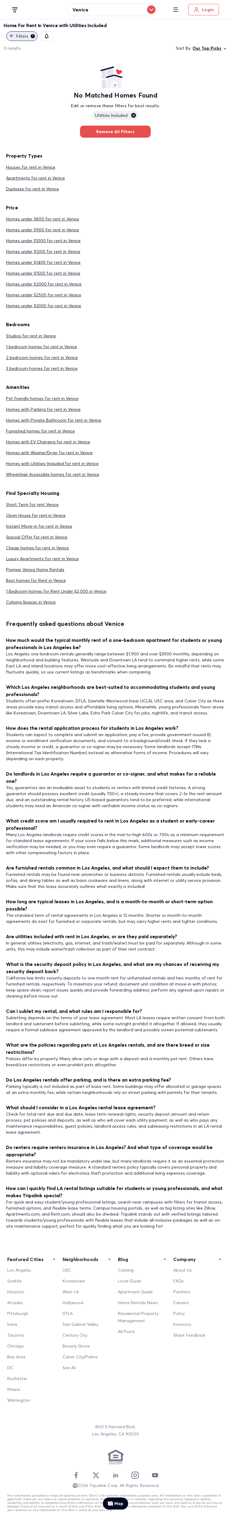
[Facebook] (76, 1475)
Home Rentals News (138, 1302)
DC (10, 1367)
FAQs (178, 1281)
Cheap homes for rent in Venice (37, 548)
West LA (71, 1291)
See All (69, 1367)
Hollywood (73, 1302)
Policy (179, 1313)
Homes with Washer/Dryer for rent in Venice (49, 452)
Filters (24, 36)
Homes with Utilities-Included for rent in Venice (52, 463)
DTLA (68, 1313)
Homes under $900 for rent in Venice (42, 230)
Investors (182, 1324)
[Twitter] (96, 1475)
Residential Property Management (138, 1317)
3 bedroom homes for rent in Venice (42, 368)
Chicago (15, 1346)
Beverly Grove (76, 1346)
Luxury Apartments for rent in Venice (42, 558)
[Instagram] (135, 1475)
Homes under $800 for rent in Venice (42, 219)
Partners (181, 1291)
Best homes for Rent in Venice (36, 580)
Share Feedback (189, 1335)
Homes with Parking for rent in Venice (43, 409)
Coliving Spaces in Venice (31, 602)
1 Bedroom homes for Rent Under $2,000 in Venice (56, 591)
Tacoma (15, 1335)
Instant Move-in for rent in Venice (39, 526)
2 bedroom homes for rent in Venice (42, 357)
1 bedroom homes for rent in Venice (41, 346)
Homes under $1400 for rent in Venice (43, 262)
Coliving (126, 1270)
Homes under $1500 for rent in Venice (43, 273)
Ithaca (13, 1389)
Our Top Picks (206, 48)
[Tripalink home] (15, 9)
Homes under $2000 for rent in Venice (44, 284)
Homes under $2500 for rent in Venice (43, 295)
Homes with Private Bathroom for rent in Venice (53, 420)
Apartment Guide (135, 1291)
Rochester (17, 1378)
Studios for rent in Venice (31, 336)
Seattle (14, 1281)
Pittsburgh (17, 1313)
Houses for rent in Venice (30, 167)
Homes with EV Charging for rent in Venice (48, 442)
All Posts (126, 1331)
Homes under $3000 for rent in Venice (43, 305)
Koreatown (74, 1281)
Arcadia (15, 1302)
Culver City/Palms (80, 1357)
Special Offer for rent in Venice (36, 537)
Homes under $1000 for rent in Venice (43, 240)
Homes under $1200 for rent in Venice (43, 251)
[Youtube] (155, 1475)
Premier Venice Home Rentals (35, 569)
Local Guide (129, 1281)
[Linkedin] (115, 1475)
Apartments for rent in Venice (35, 178)
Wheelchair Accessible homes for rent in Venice (52, 474)
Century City (75, 1335)
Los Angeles (19, 1270)
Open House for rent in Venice (36, 515)
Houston (15, 1291)
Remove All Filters (115, 131)
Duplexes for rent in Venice (32, 189)
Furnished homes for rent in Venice (40, 431)
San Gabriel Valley (80, 1324)
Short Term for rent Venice (32, 504)
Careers (181, 1302)
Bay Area (16, 1357)
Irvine (12, 1324)
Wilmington (18, 1400)
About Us (182, 1270)
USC (67, 1270)
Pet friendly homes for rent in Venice (42, 398)
